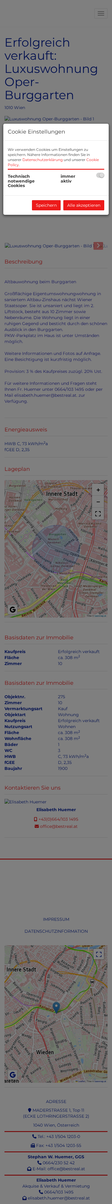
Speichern (46, 205)
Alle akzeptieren (83, 205)
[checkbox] (100, 175)
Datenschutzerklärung (42, 159)
